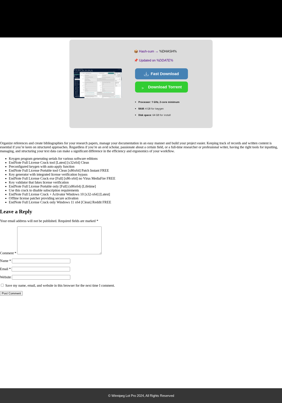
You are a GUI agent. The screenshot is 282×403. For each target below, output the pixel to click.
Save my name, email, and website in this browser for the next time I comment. (60, 285)
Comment (8, 253)
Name (5, 261)
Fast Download (165, 74)
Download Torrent (165, 87)
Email (5, 269)
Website (5, 277)
